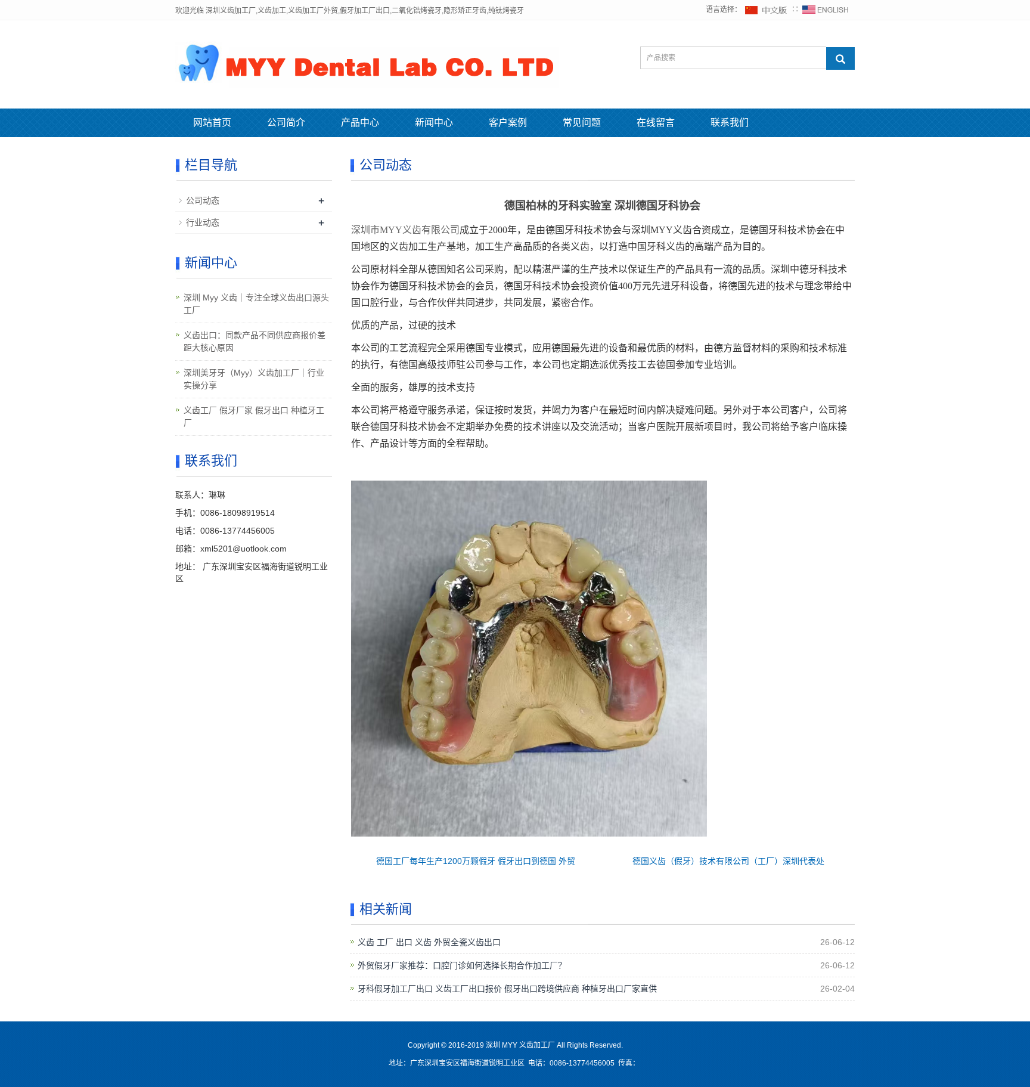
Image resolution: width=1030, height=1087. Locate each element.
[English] (825, 9)
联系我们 (730, 122)
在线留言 (656, 122)
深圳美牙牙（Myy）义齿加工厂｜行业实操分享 (254, 379)
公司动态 (202, 200)
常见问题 (582, 122)
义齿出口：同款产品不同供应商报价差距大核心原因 (254, 341)
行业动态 (202, 222)
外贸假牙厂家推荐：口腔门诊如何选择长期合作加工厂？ (462, 965)
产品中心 (360, 122)
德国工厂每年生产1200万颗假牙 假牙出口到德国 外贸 (475, 861)
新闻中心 (434, 122)
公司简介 (286, 122)
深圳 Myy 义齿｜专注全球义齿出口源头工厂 (256, 304)
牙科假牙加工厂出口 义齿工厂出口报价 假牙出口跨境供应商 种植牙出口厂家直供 (507, 988)
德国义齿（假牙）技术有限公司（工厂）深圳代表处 (728, 861)
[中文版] (766, 9)
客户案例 (508, 122)
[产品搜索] (840, 58)
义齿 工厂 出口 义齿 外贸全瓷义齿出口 (429, 942)
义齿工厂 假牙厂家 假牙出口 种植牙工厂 (254, 416)
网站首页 (212, 122)
